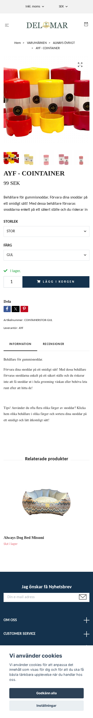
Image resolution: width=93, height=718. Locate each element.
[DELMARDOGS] (47, 25)
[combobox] (46, 231)
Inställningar (46, 705)
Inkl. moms (33, 6)
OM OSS (10, 620)
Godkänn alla (46, 693)
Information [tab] (20, 344)
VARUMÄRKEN (37, 43)
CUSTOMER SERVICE (20, 634)
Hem (17, 43)
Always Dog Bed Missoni (24, 538)
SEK (61, 6)
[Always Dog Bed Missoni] (46, 503)
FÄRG (8, 245)
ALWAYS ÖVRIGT (64, 43)
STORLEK (11, 222)
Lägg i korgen (59, 281)
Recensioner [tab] (53, 344)
